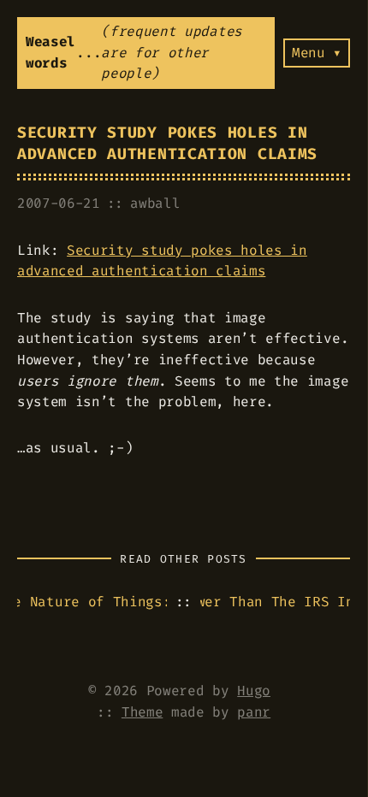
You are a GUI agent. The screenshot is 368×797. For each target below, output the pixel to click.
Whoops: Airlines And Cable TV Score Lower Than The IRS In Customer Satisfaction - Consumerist (275, 602)
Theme (142, 712)
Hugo (253, 691)
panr (253, 712)
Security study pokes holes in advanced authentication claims (167, 143)
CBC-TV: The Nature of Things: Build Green (92, 602)
